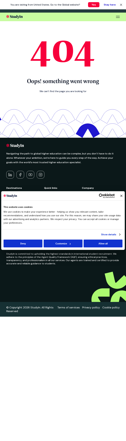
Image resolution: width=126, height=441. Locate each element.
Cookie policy (111, 307)
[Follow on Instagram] (40, 175)
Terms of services (68, 307)
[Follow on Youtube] (30, 175)
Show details (108, 234)
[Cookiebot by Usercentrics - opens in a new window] (101, 195)
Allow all (103, 243)
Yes (94, 4)
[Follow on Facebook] (20, 175)
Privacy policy (91, 307)
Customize (61, 243)
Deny (23, 243)
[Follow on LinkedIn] (10, 175)
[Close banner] (121, 196)
